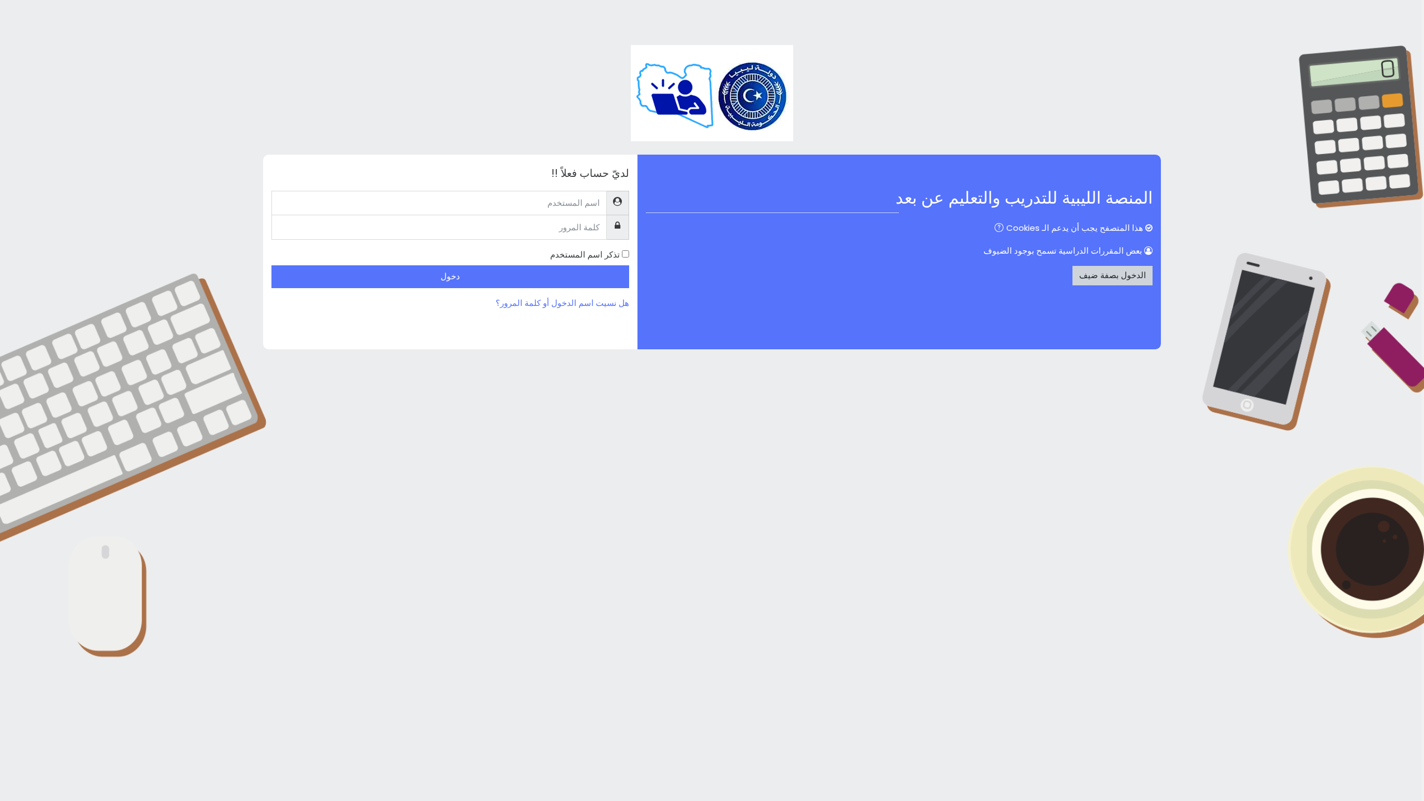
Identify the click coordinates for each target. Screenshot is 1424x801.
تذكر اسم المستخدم (585, 254)
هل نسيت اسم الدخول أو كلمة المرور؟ (562, 303)
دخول (450, 276)
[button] (997, 229)
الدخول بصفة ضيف (1112, 275)
